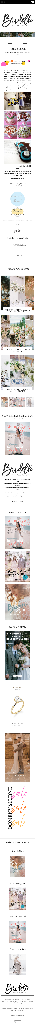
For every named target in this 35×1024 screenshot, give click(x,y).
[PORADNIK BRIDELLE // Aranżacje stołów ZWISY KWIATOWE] (17, 293)
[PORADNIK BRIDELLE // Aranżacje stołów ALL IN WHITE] (17, 372)
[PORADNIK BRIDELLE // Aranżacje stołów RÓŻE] (17, 332)
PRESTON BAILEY (18, 1007)
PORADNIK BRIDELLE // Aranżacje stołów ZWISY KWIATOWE (17, 311)
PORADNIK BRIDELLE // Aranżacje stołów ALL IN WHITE (17, 390)
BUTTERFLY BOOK (17, 44)
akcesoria (6, 220)
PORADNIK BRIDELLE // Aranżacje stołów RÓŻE (17, 350)
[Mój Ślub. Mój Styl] (17, 932)
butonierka (11, 220)
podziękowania (20, 78)
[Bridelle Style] (17, 866)
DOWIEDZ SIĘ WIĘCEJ (17, 501)
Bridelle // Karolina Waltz (13, 52)
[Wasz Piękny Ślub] (17, 899)
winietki (28, 76)
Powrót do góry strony (17, 1015)
